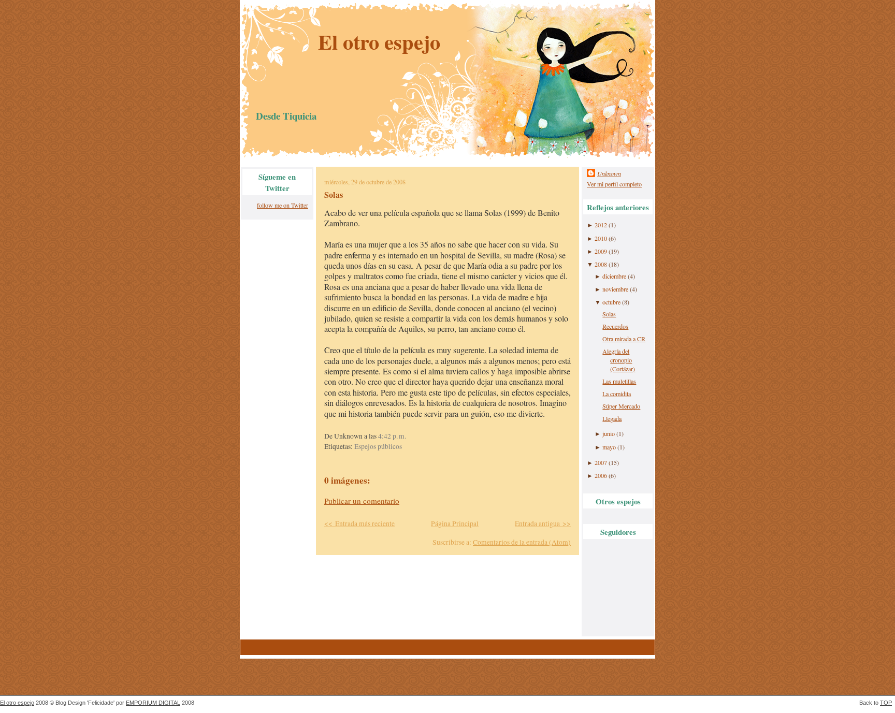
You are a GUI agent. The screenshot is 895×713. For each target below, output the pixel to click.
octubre (611, 302)
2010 (601, 238)
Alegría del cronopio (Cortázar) (618, 360)
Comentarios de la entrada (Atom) (522, 542)
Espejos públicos (378, 446)
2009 (601, 251)
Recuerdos (615, 326)
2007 (601, 462)
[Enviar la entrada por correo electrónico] (409, 436)
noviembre (615, 289)
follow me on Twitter (282, 205)
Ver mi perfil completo (614, 184)
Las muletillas (619, 381)
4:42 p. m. (392, 436)
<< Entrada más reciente (359, 523)
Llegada (612, 418)
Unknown (609, 173)
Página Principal (455, 523)
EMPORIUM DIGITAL (153, 703)
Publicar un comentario (361, 501)
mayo (609, 447)
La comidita (616, 393)
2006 (601, 475)
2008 (601, 264)
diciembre (614, 276)
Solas (333, 194)
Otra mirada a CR (623, 338)
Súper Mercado (621, 406)
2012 (601, 225)
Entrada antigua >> (543, 523)
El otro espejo (379, 41)
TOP (886, 703)
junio (608, 433)
